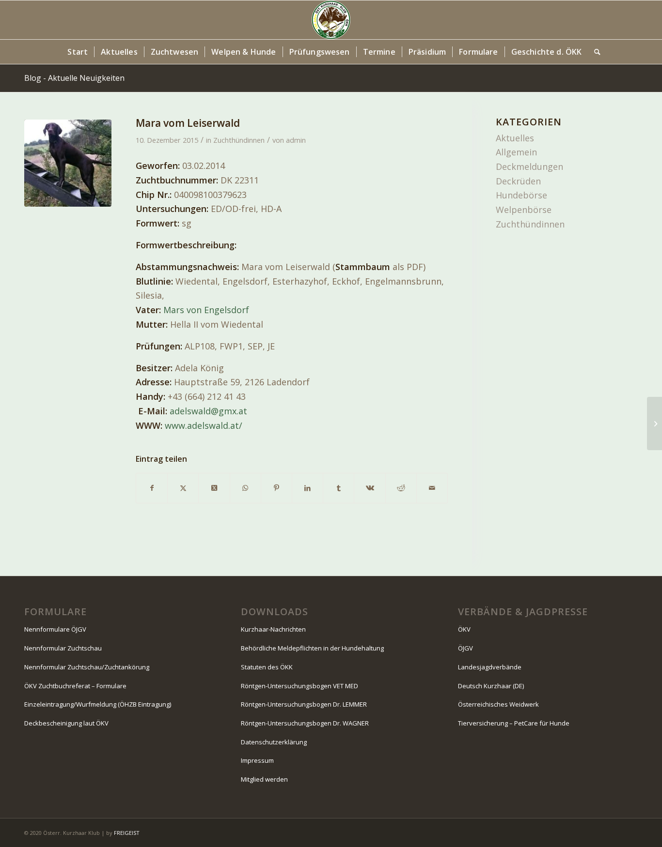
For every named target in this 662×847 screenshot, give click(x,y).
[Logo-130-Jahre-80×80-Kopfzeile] (331, 19)
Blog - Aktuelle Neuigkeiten (74, 78)
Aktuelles (515, 138)
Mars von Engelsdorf (206, 310)
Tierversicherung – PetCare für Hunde (513, 723)
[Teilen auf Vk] (369, 488)
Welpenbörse (524, 209)
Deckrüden (518, 181)
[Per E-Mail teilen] (432, 488)
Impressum (257, 760)
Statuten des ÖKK (267, 667)
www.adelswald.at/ (203, 425)
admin (296, 140)
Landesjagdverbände (489, 667)
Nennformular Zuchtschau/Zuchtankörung (86, 667)
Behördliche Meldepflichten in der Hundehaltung (312, 648)
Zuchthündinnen (239, 140)
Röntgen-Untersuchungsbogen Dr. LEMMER (304, 704)
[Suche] (594, 52)
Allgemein (516, 152)
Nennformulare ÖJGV (55, 629)
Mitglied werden (264, 779)
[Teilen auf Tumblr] (338, 488)
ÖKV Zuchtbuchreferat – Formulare (75, 685)
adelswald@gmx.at (208, 411)
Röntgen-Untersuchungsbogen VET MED (299, 685)
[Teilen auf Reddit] (401, 488)
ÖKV (464, 629)
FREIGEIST (127, 832)
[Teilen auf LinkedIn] (307, 488)
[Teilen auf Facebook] (151, 488)
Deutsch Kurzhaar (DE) (491, 685)
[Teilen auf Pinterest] (276, 488)
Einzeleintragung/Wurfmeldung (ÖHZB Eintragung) (97, 704)
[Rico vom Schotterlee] (654, 423)
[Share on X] (214, 488)
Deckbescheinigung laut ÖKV (66, 723)
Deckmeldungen (529, 166)
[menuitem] (77, 52)
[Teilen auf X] (183, 488)
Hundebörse (521, 195)
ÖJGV (465, 648)
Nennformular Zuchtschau (63, 648)
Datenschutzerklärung (274, 742)
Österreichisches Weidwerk (498, 704)
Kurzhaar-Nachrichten (273, 629)
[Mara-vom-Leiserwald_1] (67, 163)
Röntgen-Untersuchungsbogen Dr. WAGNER (305, 723)
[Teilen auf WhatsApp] (245, 488)
